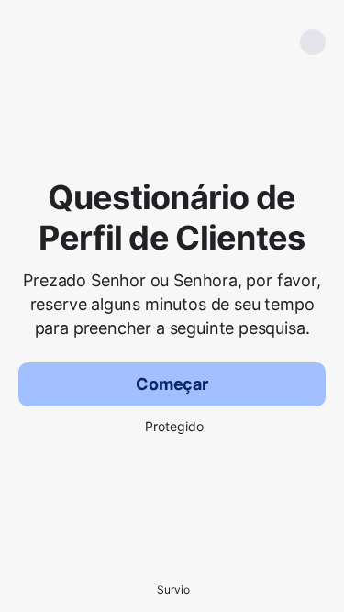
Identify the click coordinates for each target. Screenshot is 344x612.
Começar (172, 384)
